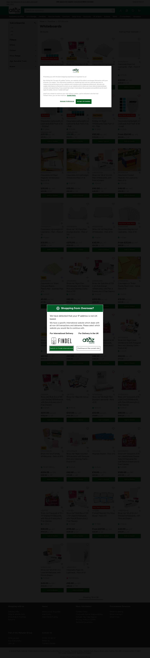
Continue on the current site (88, 348)
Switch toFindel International (61, 348)
